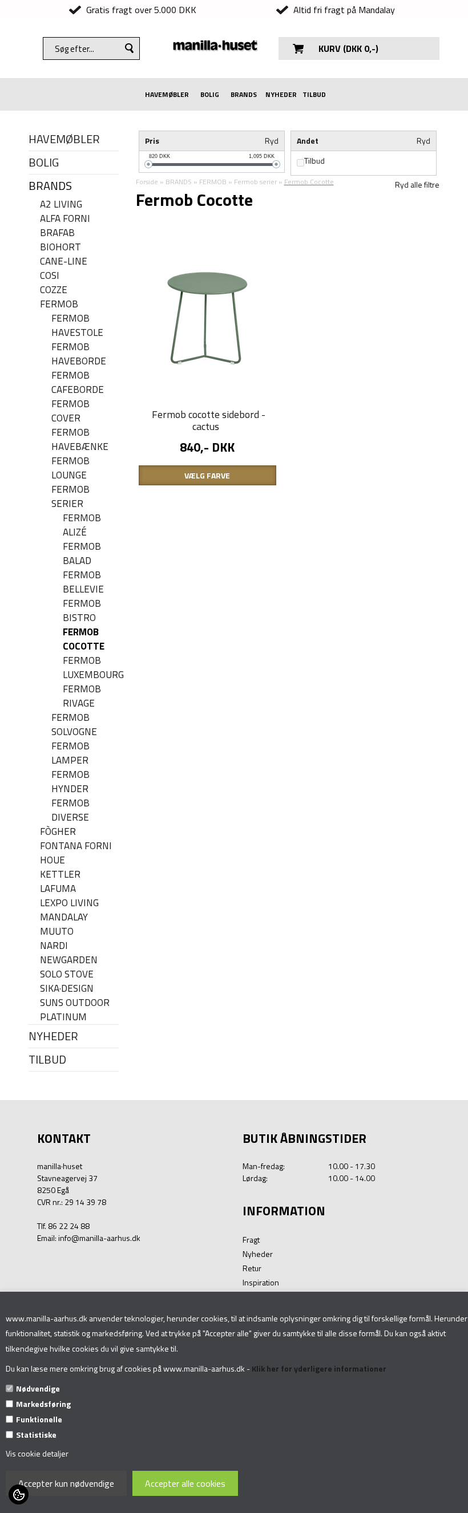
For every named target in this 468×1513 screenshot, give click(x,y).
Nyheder (258, 1254)
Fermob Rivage (82, 696)
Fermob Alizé (82, 525)
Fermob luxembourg (91, 668)
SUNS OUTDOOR (75, 1003)
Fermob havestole (77, 325)
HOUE (52, 860)
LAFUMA (58, 889)
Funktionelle (39, 1419)
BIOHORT (60, 247)
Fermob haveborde (78, 354)
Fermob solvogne (74, 725)
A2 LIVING (61, 204)
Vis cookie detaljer (37, 1453)
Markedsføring (43, 1404)
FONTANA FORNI (76, 846)
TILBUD (314, 94)
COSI (49, 276)
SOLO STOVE (67, 974)
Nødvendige (38, 1388)
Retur (252, 1268)
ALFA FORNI (65, 219)
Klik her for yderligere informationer (319, 1368)
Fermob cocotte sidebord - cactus (208, 420)
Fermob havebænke (79, 439)
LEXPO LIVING (69, 903)
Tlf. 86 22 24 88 (63, 1226)
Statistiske (36, 1435)
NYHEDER (281, 94)
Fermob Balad (82, 554)
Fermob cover (70, 411)
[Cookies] (19, 1494)
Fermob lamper (70, 753)
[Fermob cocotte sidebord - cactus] (207, 317)
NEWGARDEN (69, 960)
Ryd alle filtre (417, 184)
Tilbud (314, 161)
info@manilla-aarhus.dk (99, 1238)
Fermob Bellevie (83, 582)
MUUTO (57, 931)
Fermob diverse (70, 810)
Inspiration (261, 1282)
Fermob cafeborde (77, 382)
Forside (147, 181)
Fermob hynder (70, 782)
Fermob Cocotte (83, 639)
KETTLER (60, 874)
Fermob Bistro (82, 611)
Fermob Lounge (70, 468)
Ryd (272, 141)
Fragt (251, 1240)
